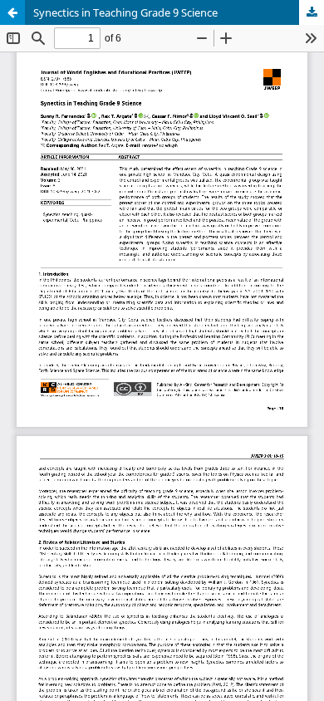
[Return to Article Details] (12, 12)
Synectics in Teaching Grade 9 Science (125, 12)
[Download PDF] (311, 12)
